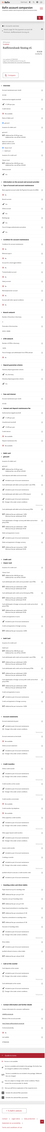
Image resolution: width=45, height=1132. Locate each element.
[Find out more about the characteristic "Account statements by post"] (42, 721)
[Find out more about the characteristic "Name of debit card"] (42, 118)
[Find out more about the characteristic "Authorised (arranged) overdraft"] (42, 99)
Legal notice (16, 1119)
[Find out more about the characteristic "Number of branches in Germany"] (42, 317)
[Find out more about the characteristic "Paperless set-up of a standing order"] (42, 899)
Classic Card (8, 148)
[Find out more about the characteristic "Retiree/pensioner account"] (42, 291)
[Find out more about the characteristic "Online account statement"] (42, 746)
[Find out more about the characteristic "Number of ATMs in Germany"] (42, 343)
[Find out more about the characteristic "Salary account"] (42, 281)
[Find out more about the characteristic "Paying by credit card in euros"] (42, 617)
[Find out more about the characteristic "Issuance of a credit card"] (42, 155)
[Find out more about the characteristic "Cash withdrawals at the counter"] (42, 983)
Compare (11, 75)
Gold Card (7, 151)
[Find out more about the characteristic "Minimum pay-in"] (42, 253)
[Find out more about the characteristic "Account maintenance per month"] (42, 90)
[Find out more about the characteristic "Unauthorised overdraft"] (42, 422)
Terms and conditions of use (12, 1127)
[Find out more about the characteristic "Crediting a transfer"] (42, 857)
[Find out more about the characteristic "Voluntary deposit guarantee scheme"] (42, 379)
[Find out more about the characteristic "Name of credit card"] (42, 142)
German (24, 2)
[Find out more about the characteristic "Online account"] (42, 169)
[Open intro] (41, 2)
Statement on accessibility (11, 1123)
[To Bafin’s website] (6, 2)
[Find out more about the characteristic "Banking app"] (42, 218)
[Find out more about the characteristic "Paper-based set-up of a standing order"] (42, 890)
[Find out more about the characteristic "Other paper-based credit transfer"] (42, 833)
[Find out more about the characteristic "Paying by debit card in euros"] (42, 533)
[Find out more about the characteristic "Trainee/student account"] (42, 272)
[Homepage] (3, 26)
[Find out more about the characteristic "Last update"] (42, 1037)
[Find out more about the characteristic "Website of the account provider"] (42, 1019)
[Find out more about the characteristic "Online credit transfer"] (42, 769)
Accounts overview (12, 26)
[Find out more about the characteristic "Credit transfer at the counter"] (42, 784)
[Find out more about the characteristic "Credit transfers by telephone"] (42, 808)
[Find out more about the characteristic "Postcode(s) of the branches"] (42, 326)
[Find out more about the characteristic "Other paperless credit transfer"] (42, 818)
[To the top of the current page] (42, 1122)
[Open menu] (41, 9)
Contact (4, 1119)
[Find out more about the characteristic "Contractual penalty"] (42, 1028)
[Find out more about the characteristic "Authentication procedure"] (42, 227)
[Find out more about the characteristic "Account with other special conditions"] (42, 300)
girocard (6, 123)
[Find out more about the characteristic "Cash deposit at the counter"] (42, 968)
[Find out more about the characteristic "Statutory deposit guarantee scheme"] (42, 370)
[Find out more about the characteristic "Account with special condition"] (42, 244)
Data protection (29, 1119)
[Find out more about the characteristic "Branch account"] (42, 199)
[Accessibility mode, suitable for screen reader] (37, 2)
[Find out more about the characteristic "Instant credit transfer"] (42, 848)
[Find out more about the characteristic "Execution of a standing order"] (42, 927)
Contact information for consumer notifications (16, 62)
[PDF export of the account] (42, 29)
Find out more (39, 505)
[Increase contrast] (30, 2)
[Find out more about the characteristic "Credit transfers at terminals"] (42, 799)
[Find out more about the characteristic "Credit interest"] (42, 109)
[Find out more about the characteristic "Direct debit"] (42, 942)
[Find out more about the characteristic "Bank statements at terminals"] (42, 736)
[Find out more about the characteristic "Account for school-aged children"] (42, 263)
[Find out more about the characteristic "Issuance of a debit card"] (42, 127)
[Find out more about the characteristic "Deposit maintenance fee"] (42, 441)
